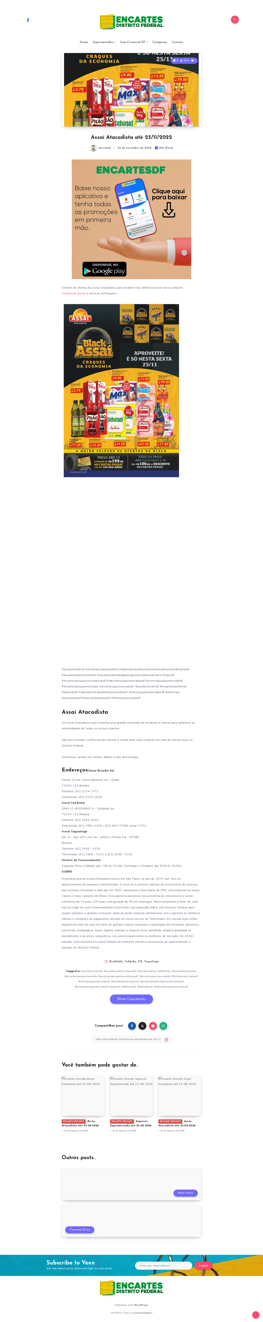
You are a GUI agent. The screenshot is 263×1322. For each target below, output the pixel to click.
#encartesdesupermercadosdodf (118, 976)
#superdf (114, 986)
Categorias (159, 42)
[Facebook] (28, 20)
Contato (177, 42)
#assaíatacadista (114, 971)
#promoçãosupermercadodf (91, 986)
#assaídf (131, 971)
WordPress (141, 1305)
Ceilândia (130, 961)
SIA (140, 961)
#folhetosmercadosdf (185, 976)
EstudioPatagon (143, 1312)
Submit (203, 1265)
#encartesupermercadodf (155, 976)
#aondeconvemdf (91, 971)
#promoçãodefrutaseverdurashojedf (162, 981)
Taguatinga (151, 961)
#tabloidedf (129, 986)
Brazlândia (116, 961)
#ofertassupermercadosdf (94, 981)
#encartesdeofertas (184, 971)
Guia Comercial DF (132, 42)
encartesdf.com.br (74, 293)
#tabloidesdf (145, 986)
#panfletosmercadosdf (125, 981)
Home (84, 42)
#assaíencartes (147, 971)
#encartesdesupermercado (81, 976)
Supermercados (103, 42)
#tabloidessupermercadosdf (171, 986)
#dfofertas (164, 971)
